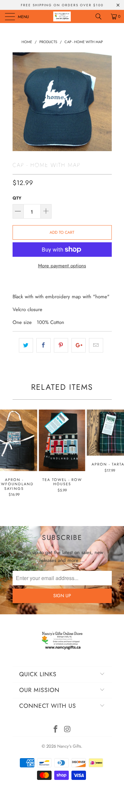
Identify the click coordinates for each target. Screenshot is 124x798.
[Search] (101, 16)
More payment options (62, 265)
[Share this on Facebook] (43, 345)
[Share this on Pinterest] (61, 345)
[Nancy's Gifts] (62, 16)
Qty (17, 198)
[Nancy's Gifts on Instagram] (68, 730)
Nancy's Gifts (69, 746)
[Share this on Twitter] (26, 345)
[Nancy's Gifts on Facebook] (56, 730)
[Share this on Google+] (78, 345)
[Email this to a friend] (96, 345)
